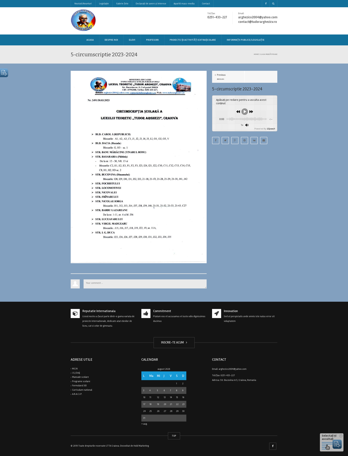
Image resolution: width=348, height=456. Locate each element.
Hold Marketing (141, 445)
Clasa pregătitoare (268, 54)
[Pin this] (244, 140)
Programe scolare (81, 381)
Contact (206, 3)
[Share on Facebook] (215, 140)
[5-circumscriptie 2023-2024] (139, 167)
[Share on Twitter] (225, 140)
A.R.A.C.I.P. (77, 394)
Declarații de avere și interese (151, 3)
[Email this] (263, 140)
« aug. (144, 423)
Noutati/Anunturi (83, 3)
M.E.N (75, 368)
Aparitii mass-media (184, 3)
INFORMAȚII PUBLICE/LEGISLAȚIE (245, 39)
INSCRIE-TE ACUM (173, 342)
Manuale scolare (80, 377)
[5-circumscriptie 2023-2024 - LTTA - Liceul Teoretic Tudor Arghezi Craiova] (84, 20)
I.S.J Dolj (76, 372)
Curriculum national (82, 389)
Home (256, 54)
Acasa (90, 39)
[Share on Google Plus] (235, 140)
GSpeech (271, 129)
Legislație (104, 3)
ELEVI (132, 39)
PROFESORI (152, 39)
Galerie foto (122, 3)
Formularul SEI (79, 385)
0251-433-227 (228, 375)
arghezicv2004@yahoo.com (232, 369)
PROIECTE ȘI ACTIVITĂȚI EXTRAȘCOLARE (193, 39)
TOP (174, 435)
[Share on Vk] (254, 140)
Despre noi (111, 39)
